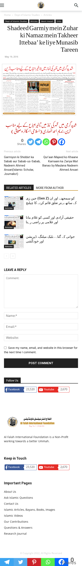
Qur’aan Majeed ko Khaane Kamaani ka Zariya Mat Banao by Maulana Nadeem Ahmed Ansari (60, 163)
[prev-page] (6, 256)
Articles (48, 15)
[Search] (76, 5)
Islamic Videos (13, 515)
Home (7, 15)
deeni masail (47, 21)
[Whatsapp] (46, 141)
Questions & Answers (18, 527)
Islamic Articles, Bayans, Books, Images (29, 509)
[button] (6, 5)
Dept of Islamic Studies (27, 15)
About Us (10, 492)
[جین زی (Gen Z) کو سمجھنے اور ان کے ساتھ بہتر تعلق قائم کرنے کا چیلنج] (14, 203)
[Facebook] (61, 141)
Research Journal (15, 533)
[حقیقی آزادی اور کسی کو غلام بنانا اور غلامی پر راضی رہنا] (14, 222)
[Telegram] (38, 141)
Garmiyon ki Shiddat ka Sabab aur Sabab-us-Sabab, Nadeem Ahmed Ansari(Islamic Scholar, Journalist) (22, 165)
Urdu (59, 21)
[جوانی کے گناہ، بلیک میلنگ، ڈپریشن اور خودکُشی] (14, 241)
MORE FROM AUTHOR (50, 187)
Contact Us (11, 504)
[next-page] (12, 256)
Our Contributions (16, 521)
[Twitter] (30, 141)
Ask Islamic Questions (18, 498)
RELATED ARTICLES (18, 187)
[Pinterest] (53, 141)
